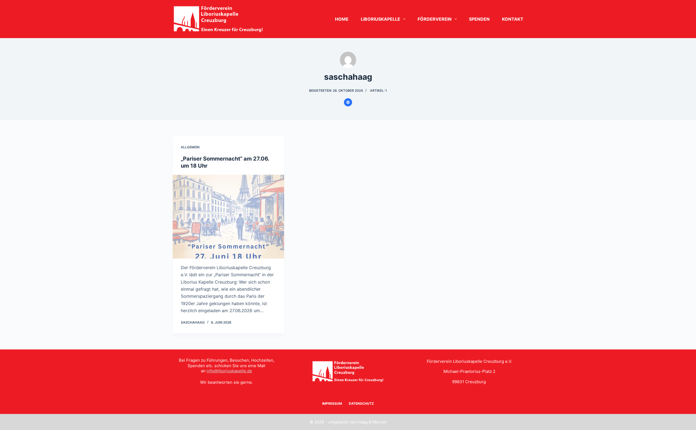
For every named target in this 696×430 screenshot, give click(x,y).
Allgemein (190, 147)
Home (342, 19)
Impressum (332, 403)
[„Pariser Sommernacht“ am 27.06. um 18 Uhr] (228, 217)
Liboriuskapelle (380, 19)
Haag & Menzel (372, 422)
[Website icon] (348, 102)
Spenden (479, 19)
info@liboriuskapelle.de (229, 370)
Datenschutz (361, 403)
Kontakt (512, 19)
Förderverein (435, 19)
